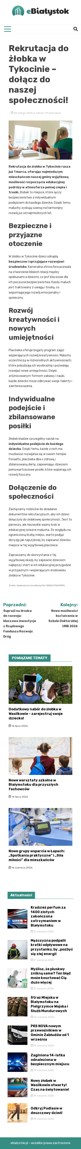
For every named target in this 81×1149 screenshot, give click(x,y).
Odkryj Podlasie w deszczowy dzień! (46, 1110)
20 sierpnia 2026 (43, 1017)
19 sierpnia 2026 (43, 1045)
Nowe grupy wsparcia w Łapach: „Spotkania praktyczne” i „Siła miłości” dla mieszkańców (37, 855)
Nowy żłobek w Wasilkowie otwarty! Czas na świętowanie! (50, 1085)
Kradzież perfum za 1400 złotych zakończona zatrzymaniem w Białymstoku (48, 916)
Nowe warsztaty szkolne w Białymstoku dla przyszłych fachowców (33, 784)
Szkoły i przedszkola (48, 112)
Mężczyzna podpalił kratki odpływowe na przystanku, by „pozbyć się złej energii (52, 947)
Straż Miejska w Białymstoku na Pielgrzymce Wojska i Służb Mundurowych (49, 1004)
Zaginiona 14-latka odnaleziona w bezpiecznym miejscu (50, 1059)
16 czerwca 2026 (21, 867)
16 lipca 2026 (19, 725)
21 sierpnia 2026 (43, 931)
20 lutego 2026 (23, 112)
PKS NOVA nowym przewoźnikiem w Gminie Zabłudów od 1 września (50, 1032)
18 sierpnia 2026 (43, 1095)
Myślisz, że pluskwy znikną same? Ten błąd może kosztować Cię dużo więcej (51, 975)
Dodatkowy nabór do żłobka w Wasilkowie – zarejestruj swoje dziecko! (36, 713)
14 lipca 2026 (19, 796)
